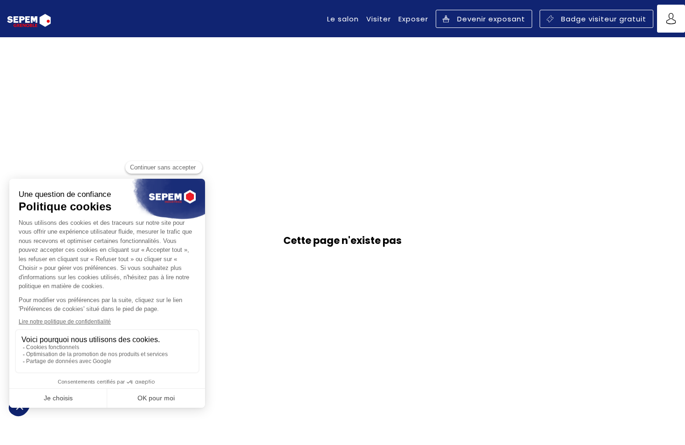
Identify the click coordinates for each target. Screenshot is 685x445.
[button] (484, 19)
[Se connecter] (671, 19)
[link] (343, 19)
